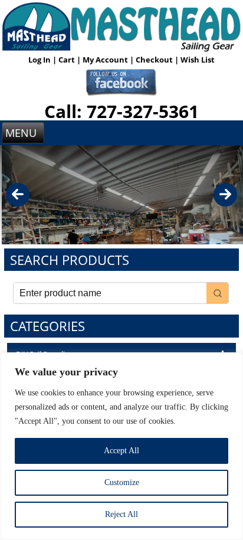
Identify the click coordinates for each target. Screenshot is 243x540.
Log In (40, 59)
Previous (17, 195)
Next (225, 195)
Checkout (155, 59)
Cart (67, 59)
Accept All (121, 450)
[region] (121, 446)
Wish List (197, 59)
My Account (106, 59)
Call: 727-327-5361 (121, 111)
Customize (121, 482)
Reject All (121, 514)
